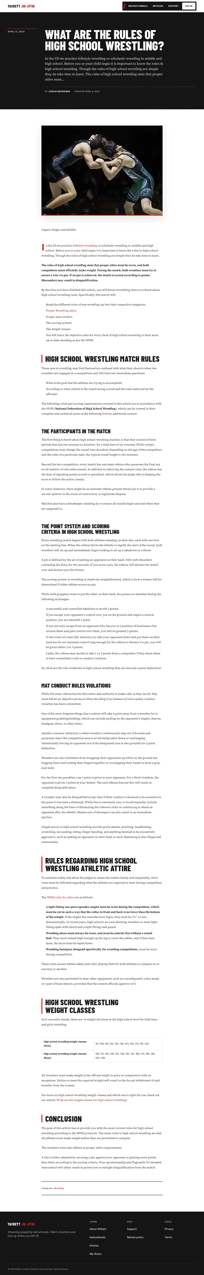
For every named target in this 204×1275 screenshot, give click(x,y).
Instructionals (138, 6)
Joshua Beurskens (59, 91)
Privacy (169, 1229)
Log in (188, 6)
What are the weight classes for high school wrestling (91, 1100)
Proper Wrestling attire (61, 310)
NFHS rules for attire (60, 897)
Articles (158, 6)
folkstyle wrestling (85, 245)
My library (96, 1253)
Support (173, 6)
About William (98, 1229)
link (105, 414)
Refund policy (135, 1237)
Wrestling (59, 1188)
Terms (168, 1237)
